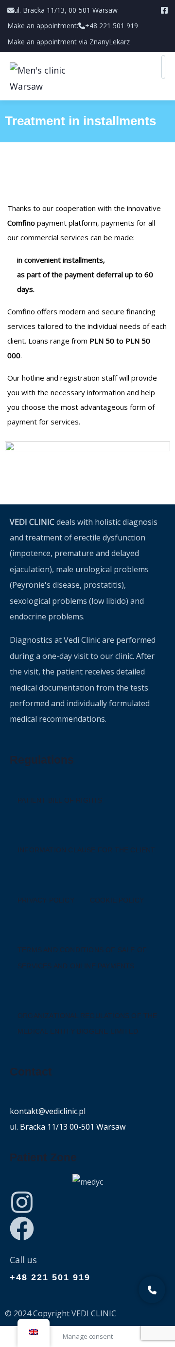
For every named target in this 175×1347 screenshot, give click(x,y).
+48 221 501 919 (50, 1277)
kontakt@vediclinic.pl (48, 1111)
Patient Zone (43, 1157)
